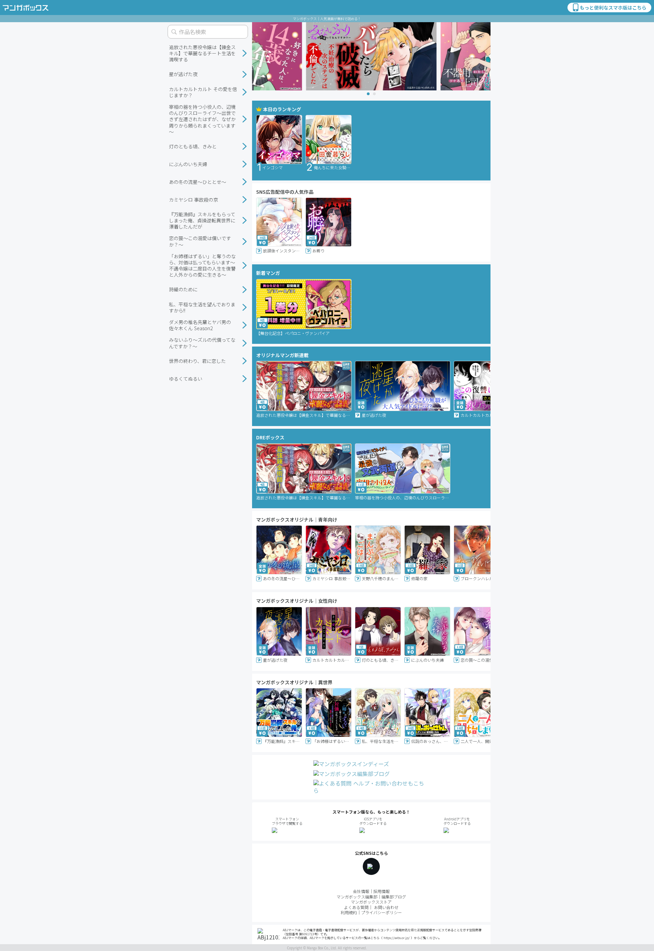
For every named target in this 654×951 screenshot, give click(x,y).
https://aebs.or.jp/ (397, 938)
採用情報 (381, 891)
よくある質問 (356, 907)
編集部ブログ (394, 896)
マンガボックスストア (371, 902)
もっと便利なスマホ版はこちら (613, 7)
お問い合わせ (386, 907)
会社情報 (361, 891)
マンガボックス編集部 (357, 896)
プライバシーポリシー (381, 912)
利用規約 (349, 912)
